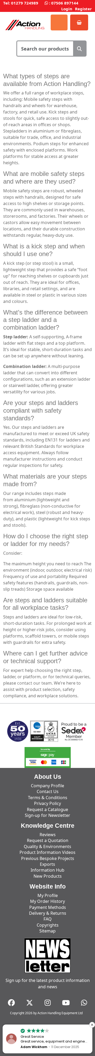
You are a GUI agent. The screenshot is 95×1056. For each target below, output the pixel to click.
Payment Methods (47, 907)
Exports (47, 864)
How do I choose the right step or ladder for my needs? (45, 539)
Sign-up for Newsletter (47, 815)
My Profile (47, 895)
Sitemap (47, 931)
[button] (92, 1025)
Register (83, 8)
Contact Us (48, 791)
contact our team (34, 683)
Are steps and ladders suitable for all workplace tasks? (45, 604)
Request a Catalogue (47, 809)
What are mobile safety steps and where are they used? (43, 177)
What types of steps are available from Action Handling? (47, 79)
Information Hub (47, 870)
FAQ (48, 919)
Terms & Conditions (47, 797)
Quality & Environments (47, 846)
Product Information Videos (47, 852)
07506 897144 (64, 3)
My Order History (47, 901)
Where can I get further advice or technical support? (45, 657)
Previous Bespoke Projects (47, 858)
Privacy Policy (47, 803)
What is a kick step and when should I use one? (44, 250)
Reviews (48, 834)
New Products (48, 876)
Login (66, 8)
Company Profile (47, 786)
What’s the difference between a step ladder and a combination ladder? (45, 320)
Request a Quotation (47, 840)
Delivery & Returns (47, 913)
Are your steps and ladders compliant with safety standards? (40, 410)
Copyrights (48, 925)
